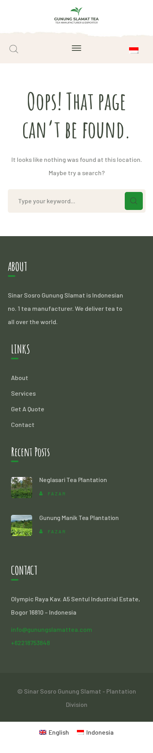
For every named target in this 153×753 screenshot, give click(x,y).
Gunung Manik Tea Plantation (79, 517)
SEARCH (134, 201)
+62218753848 (30, 642)
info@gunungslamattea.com (51, 629)
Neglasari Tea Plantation (73, 479)
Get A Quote (27, 408)
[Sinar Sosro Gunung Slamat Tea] (77, 14)
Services (23, 393)
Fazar (57, 493)
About (19, 377)
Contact (23, 424)
